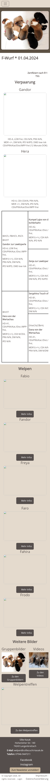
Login (19, 779)
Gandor (25, 89)
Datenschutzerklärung (37, 778)
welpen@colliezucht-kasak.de (28, 750)
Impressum (41, 775)
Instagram (26, 764)
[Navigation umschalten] (5, 3)
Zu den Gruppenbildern (15, 678)
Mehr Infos (26, 414)
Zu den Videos (40, 674)
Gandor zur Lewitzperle (14, 244)
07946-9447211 (23, 754)
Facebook (26, 760)
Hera (25, 151)
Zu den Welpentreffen (27, 730)
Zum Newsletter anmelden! (25, 769)
